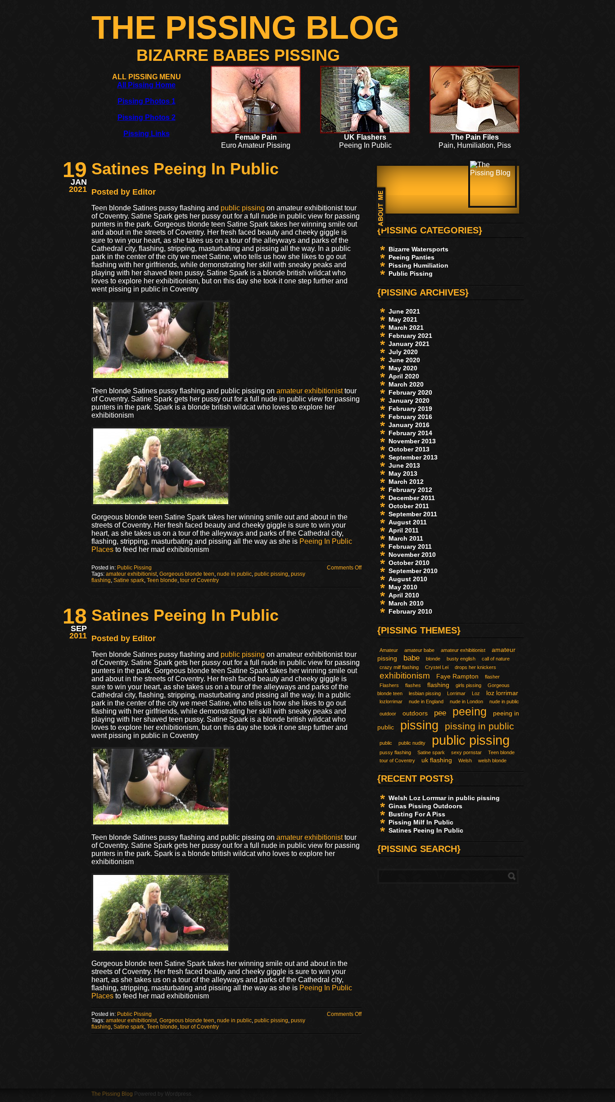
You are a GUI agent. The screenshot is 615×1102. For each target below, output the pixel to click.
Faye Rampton (457, 676)
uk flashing (436, 760)
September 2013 (413, 457)
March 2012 (406, 481)
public (386, 743)
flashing (438, 684)
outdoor (388, 713)
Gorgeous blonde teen (186, 574)
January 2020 (409, 400)
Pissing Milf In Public (421, 822)
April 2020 (404, 376)
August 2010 (408, 579)
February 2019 (410, 408)
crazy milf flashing (399, 667)
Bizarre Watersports (418, 249)
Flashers (389, 685)
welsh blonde (492, 760)
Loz (476, 693)
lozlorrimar (391, 701)
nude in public (234, 574)
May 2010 (403, 587)
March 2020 (406, 384)
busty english (461, 658)
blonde (433, 658)
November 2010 (412, 554)
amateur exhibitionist (309, 391)
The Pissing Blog (245, 27)
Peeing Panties (411, 257)
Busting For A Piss (417, 814)
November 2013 (412, 441)
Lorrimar (456, 693)
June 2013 (404, 465)
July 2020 (403, 351)
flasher (492, 676)
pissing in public (479, 726)
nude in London (466, 701)
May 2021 (403, 319)
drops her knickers (475, 667)
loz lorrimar (502, 693)
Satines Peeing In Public (185, 168)
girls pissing (468, 685)
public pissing (243, 208)
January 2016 (409, 424)
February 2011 (410, 546)
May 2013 (403, 473)
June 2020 (404, 360)
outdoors (415, 713)
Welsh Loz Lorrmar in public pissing (444, 797)
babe (411, 658)
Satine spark (128, 580)
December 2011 (412, 497)
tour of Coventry (199, 580)
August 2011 (408, 522)
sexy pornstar (466, 752)
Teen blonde (162, 580)
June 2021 (404, 311)
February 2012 (410, 489)
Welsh (465, 760)
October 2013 (409, 449)
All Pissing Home (146, 85)
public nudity (411, 743)
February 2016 (410, 416)
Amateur (389, 650)
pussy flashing (395, 752)
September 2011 (413, 514)
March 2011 (406, 538)
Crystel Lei (436, 667)
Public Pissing (134, 568)
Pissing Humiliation (418, 265)
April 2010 (404, 595)
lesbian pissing (425, 693)
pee (440, 713)
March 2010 (406, 603)
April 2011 (404, 530)
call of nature (496, 658)
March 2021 (406, 327)
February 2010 (410, 611)
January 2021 (409, 343)
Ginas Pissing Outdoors (425, 806)
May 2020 (403, 368)
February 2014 (410, 433)
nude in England (426, 701)
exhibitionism (405, 675)
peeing (469, 711)
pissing (419, 725)
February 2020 (410, 392)
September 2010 (413, 570)
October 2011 (409, 506)
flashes (413, 685)
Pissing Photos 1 (147, 101)
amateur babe (419, 650)
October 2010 (409, 562)
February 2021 (410, 335)
